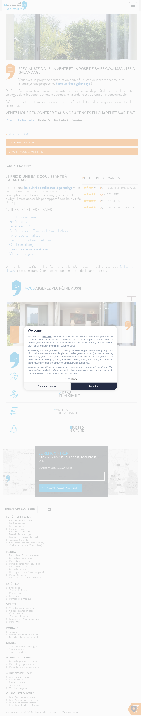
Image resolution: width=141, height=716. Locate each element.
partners (46, 336)
